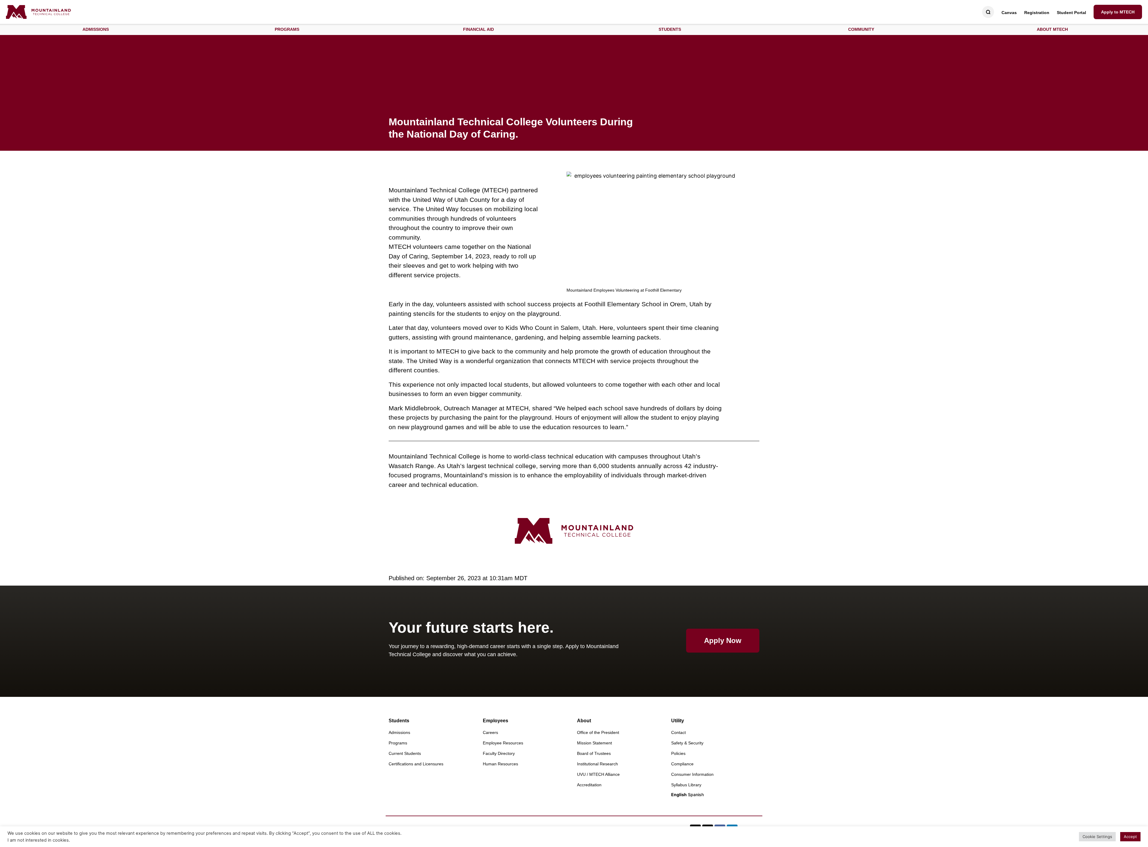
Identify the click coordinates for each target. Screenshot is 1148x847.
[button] (95, 29)
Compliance (682, 763)
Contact (678, 732)
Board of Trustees (594, 753)
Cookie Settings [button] (1097, 836)
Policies (678, 753)
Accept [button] (1130, 836)
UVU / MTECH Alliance (598, 774)
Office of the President (598, 732)
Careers (490, 732)
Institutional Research (597, 763)
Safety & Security (687, 743)
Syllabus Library (686, 784)
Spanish (696, 794)
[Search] (988, 12)
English (679, 794)
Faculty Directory (499, 753)
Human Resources (500, 763)
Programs (398, 743)
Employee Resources (503, 743)
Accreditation (589, 784)
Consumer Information (692, 774)
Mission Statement (594, 743)
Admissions (399, 732)
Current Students (405, 753)
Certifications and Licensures (416, 763)
